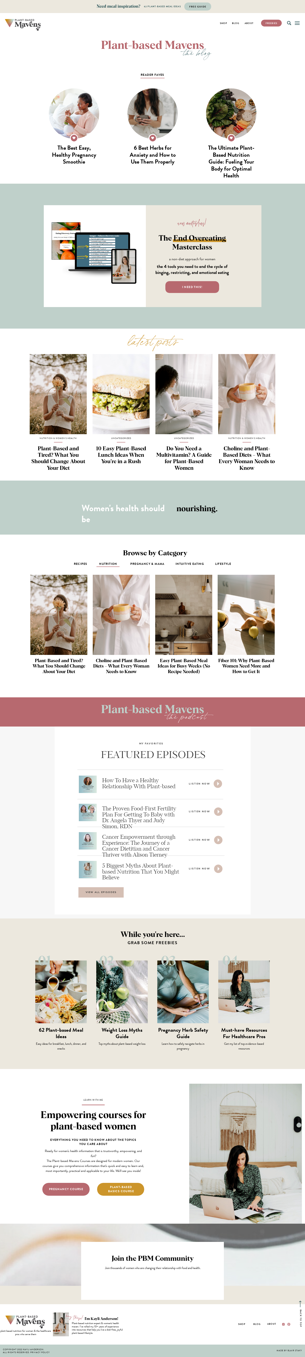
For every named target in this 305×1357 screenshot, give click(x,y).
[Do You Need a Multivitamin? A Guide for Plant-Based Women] (183, 394)
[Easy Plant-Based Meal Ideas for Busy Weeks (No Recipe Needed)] (183, 615)
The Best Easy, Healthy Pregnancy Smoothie (74, 155)
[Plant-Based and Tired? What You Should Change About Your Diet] (58, 394)
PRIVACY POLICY (40, 1352)
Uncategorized (121, 438)
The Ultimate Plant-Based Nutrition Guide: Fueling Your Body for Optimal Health (231, 162)
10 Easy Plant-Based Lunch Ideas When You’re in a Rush (121, 455)
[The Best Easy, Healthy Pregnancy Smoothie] (74, 113)
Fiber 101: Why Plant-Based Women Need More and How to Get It (246, 666)
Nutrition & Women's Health (58, 438)
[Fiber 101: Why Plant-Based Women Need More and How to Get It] (246, 615)
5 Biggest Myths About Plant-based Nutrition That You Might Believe (140, 872)
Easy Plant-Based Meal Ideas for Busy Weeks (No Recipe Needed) (184, 666)
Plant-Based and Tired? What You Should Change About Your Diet (59, 666)
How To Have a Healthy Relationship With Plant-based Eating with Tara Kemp (139, 786)
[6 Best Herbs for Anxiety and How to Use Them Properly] (152, 113)
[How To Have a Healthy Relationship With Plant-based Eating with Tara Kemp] (218, 783)
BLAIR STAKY (295, 1350)
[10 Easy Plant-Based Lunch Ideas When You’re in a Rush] (121, 394)
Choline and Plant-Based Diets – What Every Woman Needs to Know (121, 666)
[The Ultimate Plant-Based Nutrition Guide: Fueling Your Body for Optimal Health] (231, 113)
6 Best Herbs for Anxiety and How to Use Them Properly (153, 155)
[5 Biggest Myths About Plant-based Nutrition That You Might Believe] (218, 868)
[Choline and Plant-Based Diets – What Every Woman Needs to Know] (246, 394)
